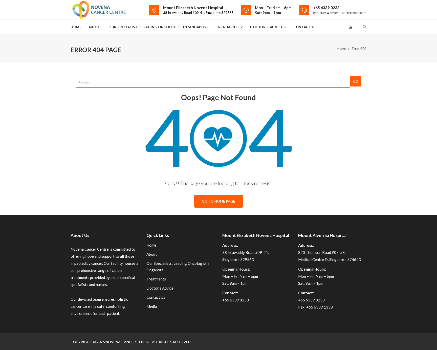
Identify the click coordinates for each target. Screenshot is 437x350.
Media (151, 306)
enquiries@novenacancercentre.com (339, 13)
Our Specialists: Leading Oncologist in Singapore (158, 27)
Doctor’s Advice (267, 27)
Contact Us (305, 27)
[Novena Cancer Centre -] (99, 9)
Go (355, 81)
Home (76, 27)
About (95, 27)
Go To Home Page (218, 201)
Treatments (228, 27)
